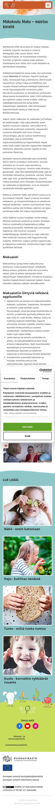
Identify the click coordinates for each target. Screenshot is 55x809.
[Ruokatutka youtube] (27, 726)
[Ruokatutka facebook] (19, 726)
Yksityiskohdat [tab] (27, 378)
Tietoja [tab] (45, 378)
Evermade (35, 803)
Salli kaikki (27, 427)
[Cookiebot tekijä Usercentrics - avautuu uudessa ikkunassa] (39, 370)
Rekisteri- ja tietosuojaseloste (16, 737)
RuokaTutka (10, 5)
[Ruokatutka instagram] (35, 726)
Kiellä (27, 436)
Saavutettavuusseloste (16, 745)
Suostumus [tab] (9, 378)
